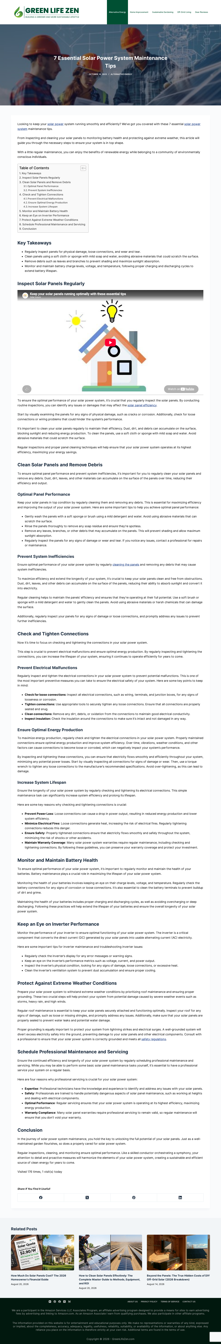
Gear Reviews (201, 12)
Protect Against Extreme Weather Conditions (50, 219)
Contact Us (188, 1301)
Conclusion (29, 228)
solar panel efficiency (141, 405)
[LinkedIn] (180, 1197)
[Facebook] (41, 1197)
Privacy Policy (149, 1301)
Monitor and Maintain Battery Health (45, 211)
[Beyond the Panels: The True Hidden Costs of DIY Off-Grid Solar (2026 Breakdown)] (178, 1252)
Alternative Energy (117, 12)
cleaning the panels (126, 564)
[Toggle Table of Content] (81, 168)
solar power (55, 124)
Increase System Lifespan (43, 206)
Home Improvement (139, 12)
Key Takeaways (31, 173)
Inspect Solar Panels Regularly (41, 177)
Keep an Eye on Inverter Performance (45, 215)
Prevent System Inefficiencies (45, 190)
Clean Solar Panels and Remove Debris (46, 182)
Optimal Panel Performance (43, 186)
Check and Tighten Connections (42, 194)
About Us (132, 1301)
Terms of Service (170, 1301)
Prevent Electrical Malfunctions (45, 198)
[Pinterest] (133, 1197)
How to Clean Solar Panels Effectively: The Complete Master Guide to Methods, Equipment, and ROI (109, 1279)
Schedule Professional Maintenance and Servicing (53, 224)
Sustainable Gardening (162, 12)
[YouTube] (50, 1301)
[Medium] (69, 1301)
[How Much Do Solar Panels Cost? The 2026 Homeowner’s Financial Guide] (42, 1252)
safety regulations (153, 1039)
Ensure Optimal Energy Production (48, 202)
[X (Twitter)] (87, 1197)
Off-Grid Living (184, 12)
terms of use (176, 1329)
